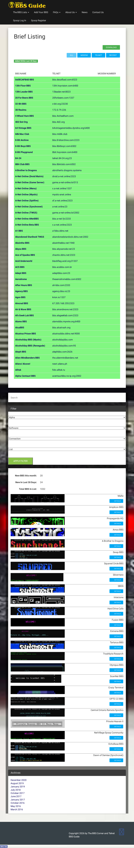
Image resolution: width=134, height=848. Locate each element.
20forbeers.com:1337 (63, 97)
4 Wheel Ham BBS (24, 116)
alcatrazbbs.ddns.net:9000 (66, 333)
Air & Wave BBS (23, 309)
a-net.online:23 (59, 206)
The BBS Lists (20, 12)
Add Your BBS (41, 12)
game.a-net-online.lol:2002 (65, 212)
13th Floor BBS (23, 85)
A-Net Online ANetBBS (27, 218)
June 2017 (16, 796)
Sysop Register (38, 20)
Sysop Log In (19, 20)
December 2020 (18, 780)
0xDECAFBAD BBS (24, 79)
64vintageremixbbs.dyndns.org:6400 (71, 128)
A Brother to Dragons (26, 170)
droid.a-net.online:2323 (64, 176)
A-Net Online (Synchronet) (29, 206)
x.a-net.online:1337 (62, 188)
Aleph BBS (20, 351)
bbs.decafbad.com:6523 (64, 79)
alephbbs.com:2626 (62, 351)
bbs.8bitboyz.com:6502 (64, 146)
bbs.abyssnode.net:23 (63, 249)
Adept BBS (20, 273)
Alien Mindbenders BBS (27, 357)
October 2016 (18, 803)
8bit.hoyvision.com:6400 (64, 152)
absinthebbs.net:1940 (63, 243)
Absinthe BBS (22, 243)
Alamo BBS (21, 321)
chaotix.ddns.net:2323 (63, 255)
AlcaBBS (19, 327)
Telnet (98, 55)
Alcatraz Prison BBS (25, 333)
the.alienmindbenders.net (65, 357)
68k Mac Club (22, 134)
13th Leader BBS (24, 91)
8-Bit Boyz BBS (23, 146)
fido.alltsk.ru (58, 370)
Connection (14, 434)
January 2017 (18, 799)
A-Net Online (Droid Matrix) (29, 176)
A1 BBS (19, 230)
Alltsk (18, 370)
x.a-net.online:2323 (62, 224)
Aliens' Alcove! (22, 363)
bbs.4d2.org (58, 122)
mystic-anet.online (61, 194)
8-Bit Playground (24, 152)
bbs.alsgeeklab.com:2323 (65, 315)
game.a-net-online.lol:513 (65, 182)
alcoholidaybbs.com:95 (64, 345)
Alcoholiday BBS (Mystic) (28, 339)
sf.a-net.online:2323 (62, 200)
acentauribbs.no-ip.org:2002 (66, 376)
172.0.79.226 (59, 110)
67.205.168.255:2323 (63, 303)
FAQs (56, 12)
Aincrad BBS (21, 303)
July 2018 (16, 790)
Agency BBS (21, 291)
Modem (84, 55)
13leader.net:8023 (61, 91)
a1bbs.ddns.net (60, 230)
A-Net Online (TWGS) (26, 212)
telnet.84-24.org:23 (62, 158)
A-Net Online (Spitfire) (27, 200)
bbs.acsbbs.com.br (62, 267)
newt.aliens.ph (59, 363)
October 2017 (18, 793)
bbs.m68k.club (59, 134)
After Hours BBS (23, 285)
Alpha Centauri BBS (25, 376)
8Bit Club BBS (22, 164)
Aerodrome (21, 279)
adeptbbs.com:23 (61, 273)
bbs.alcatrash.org (61, 327)
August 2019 (17, 783)
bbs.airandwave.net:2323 (65, 309)
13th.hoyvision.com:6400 (65, 85)
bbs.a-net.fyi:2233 (61, 218)
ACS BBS (20, 267)
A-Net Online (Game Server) (29, 182)
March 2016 (17, 809)
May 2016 (16, 806)
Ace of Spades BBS (25, 255)
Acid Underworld (23, 261)
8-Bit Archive (22, 140)
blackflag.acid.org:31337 (65, 261)
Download (111, 47)
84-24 (18, 158)
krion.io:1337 (59, 297)
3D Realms (20, 110)
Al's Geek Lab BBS (24, 315)
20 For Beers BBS (24, 97)
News (84, 12)
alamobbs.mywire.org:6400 (66, 321)
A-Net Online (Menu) (26, 188)
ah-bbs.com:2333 (61, 285)
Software (13, 424)
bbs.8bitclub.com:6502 (64, 164)
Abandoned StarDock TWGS (29, 236)
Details (117, 501)
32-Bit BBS (20, 103)
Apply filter (20, 461)
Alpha (11, 413)
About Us (70, 12)
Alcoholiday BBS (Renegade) (30, 345)
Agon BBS (20, 297)
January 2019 (18, 786)
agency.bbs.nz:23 (61, 291)
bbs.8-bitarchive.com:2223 (65, 140)
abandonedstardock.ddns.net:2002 (70, 236)
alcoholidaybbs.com (62, 339)
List (10, 445)
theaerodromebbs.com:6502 (66, 279)
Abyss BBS (20, 249)
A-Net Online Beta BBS (27, 224)
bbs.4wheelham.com (63, 116)
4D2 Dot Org (21, 122)
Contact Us (98, 12)
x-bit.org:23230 (60, 103)
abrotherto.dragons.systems (67, 170)
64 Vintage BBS (23, 128)
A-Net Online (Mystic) (26, 194)
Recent (113, 55)
